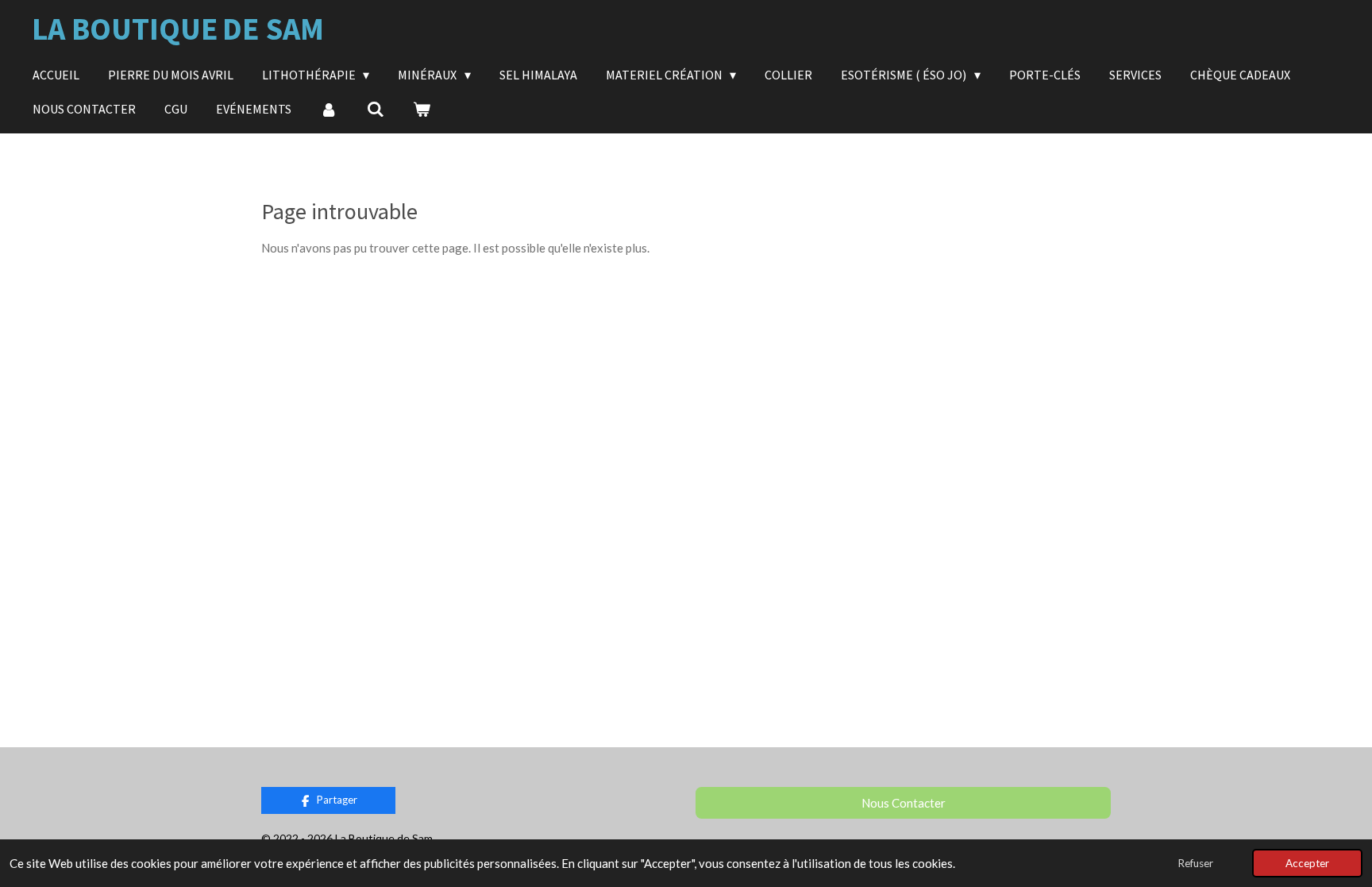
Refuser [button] (1195, 863)
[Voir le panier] (422, 108)
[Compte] (329, 108)
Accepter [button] (1307, 863)
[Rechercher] (375, 108)
